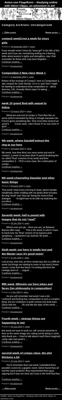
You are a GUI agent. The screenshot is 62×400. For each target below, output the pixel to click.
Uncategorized (16, 66)
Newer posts (52, 32)
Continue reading (12, 62)
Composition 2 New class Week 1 (24, 72)
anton (32, 47)
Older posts (9, 32)
